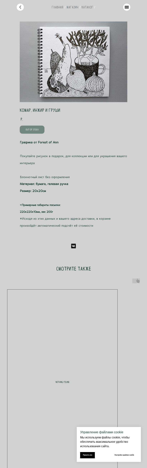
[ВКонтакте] (73, 246)
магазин (72, 7)
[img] (20, 7)
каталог (87, 7)
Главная (57, 7)
